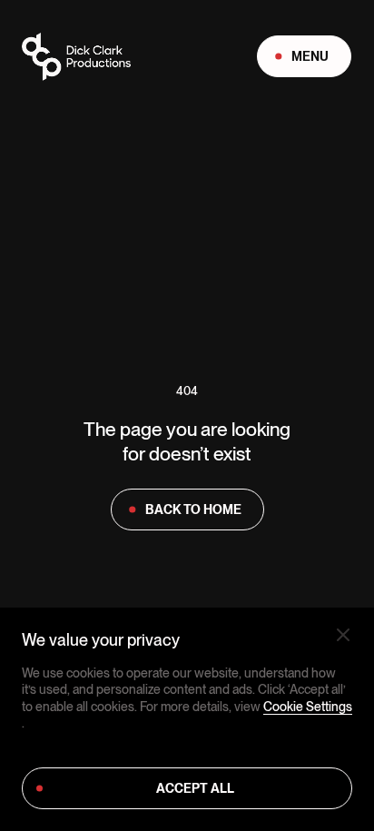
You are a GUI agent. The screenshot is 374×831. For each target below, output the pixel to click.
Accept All (195, 788)
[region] (187, 719)
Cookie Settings (307, 706)
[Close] (343, 635)
